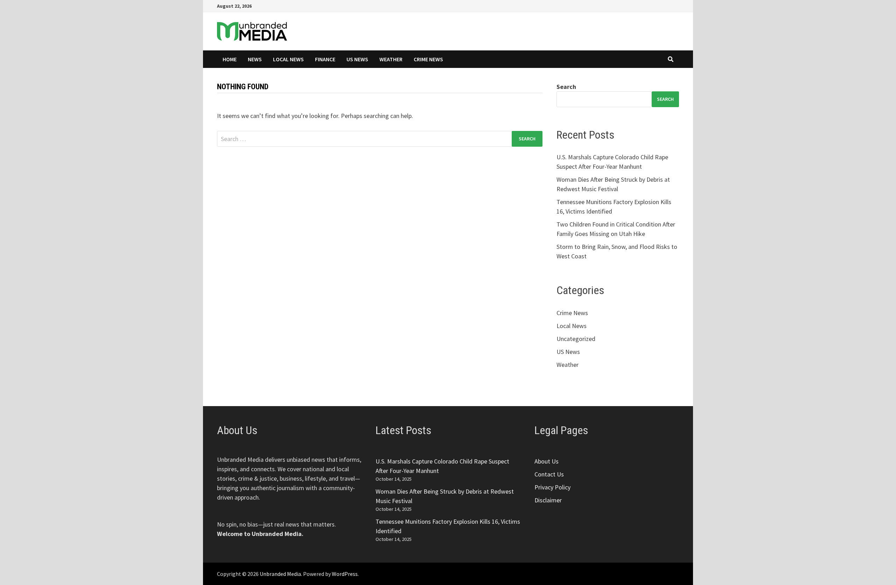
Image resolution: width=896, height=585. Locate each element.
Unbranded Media (280, 573)
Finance (325, 59)
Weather (390, 59)
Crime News (428, 59)
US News (357, 59)
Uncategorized (575, 339)
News (255, 59)
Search (566, 87)
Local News (288, 59)
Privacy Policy (552, 487)
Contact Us (549, 474)
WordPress (345, 573)
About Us (546, 461)
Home (230, 59)
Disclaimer (548, 500)
